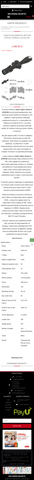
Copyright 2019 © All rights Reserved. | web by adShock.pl (17, 478)
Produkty (11, 27)
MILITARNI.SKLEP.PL (17, 13)
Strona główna (4, 27)
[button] (8, 17)
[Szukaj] (31, 6)
